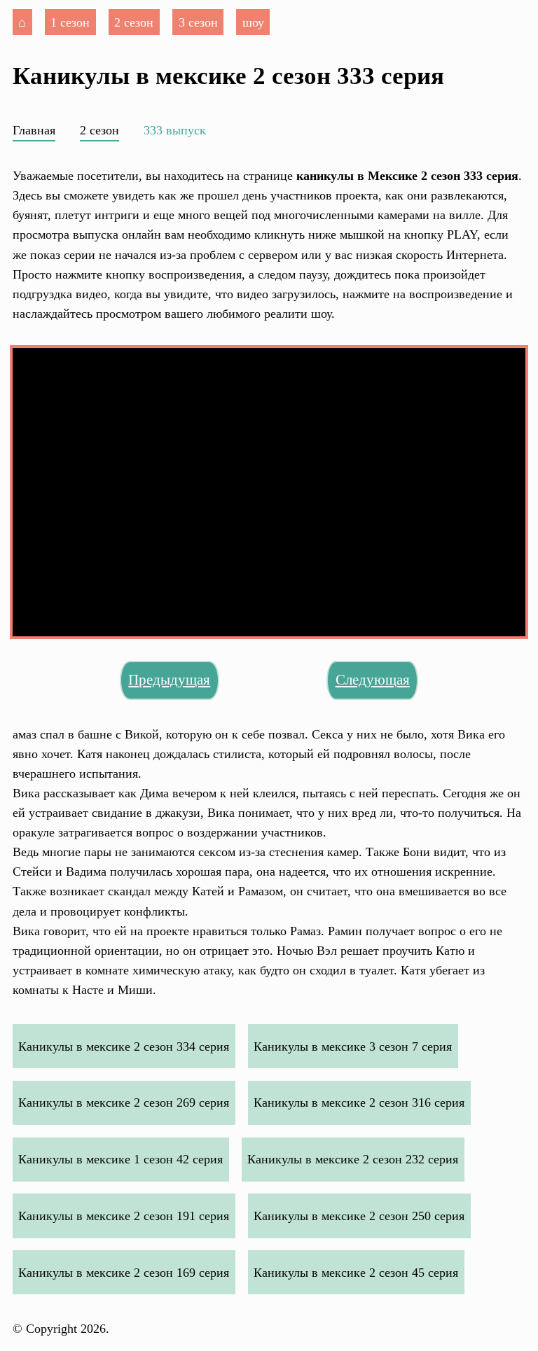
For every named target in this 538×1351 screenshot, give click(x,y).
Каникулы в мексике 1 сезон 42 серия (120, 1159)
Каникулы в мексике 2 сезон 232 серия (352, 1159)
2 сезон (133, 22)
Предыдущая (169, 679)
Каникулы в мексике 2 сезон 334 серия (123, 1047)
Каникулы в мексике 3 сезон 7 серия (353, 1047)
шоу (253, 22)
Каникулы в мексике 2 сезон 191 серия (123, 1216)
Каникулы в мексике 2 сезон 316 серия (359, 1103)
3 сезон (198, 22)
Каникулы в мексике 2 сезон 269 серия (123, 1103)
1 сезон (70, 22)
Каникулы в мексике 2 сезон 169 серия (123, 1273)
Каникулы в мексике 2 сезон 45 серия (356, 1273)
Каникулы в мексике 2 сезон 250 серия (359, 1216)
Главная (34, 130)
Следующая (373, 679)
